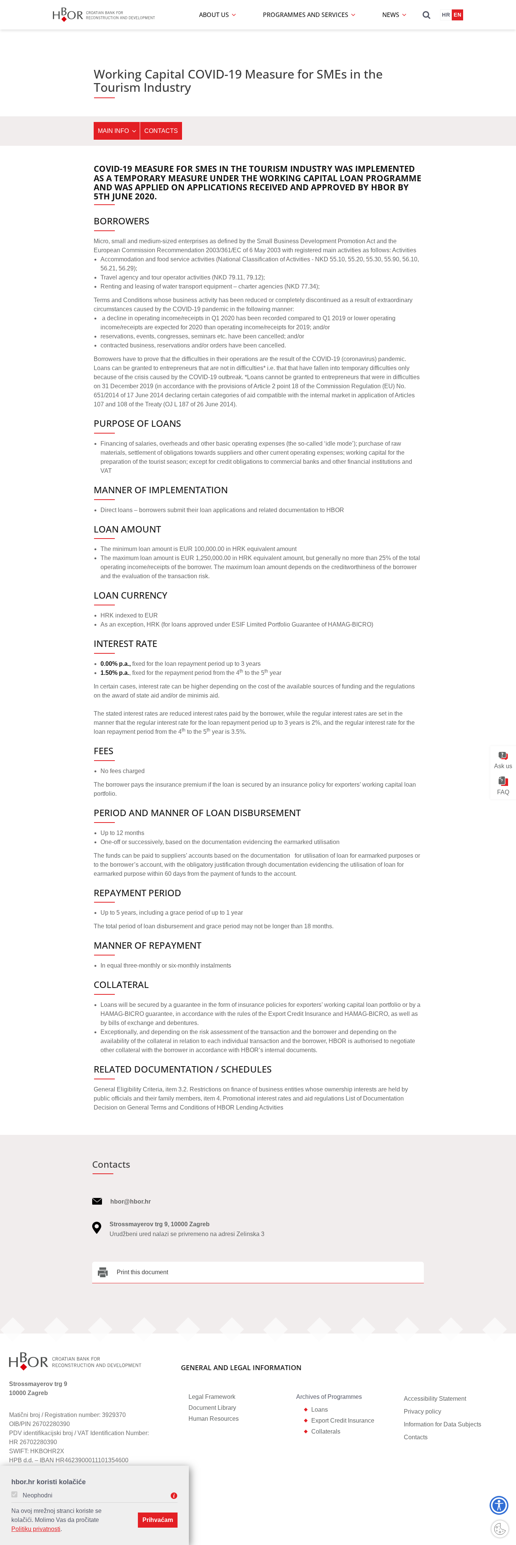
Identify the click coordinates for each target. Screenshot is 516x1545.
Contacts (161, 131)
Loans (319, 1409)
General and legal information (241, 1368)
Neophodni (38, 1496)
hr (446, 15)
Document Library (212, 1408)
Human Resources (213, 1418)
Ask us (503, 766)
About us (214, 15)
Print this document (142, 1272)
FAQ (503, 792)
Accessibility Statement (435, 1398)
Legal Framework (211, 1397)
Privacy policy (422, 1411)
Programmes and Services (306, 15)
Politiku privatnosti (35, 1529)
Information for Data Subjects (442, 1424)
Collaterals (325, 1431)
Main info (113, 131)
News (391, 15)
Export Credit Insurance (342, 1420)
